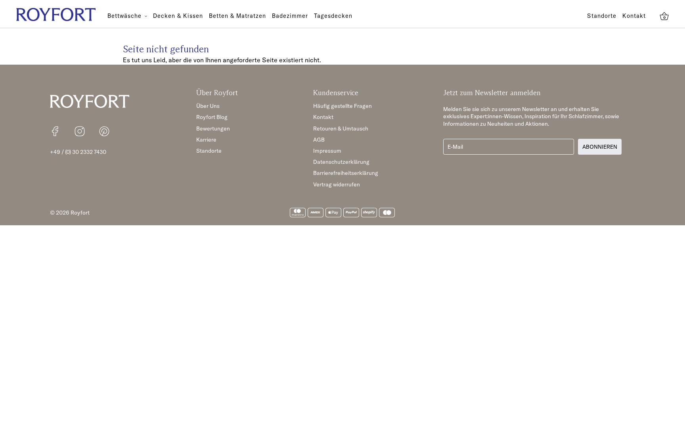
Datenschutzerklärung (341, 161)
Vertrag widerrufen (336, 184)
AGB (319, 139)
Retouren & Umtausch (340, 128)
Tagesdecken (333, 15)
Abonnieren (599, 146)
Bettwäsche (125, 15)
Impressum (327, 150)
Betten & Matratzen (237, 15)
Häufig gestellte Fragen (342, 105)
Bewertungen (213, 128)
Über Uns (208, 105)
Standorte (601, 15)
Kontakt (634, 15)
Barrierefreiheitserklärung (345, 172)
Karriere (206, 139)
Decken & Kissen (178, 15)
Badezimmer (290, 15)
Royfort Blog (212, 117)
